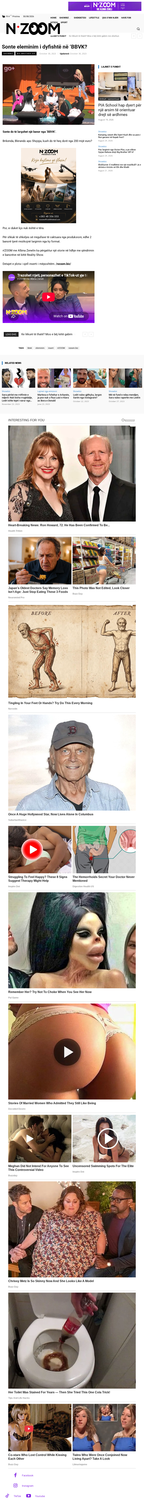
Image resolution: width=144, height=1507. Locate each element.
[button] (138, 29)
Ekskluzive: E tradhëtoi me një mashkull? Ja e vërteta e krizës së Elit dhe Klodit (119, 166)
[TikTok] (7, 1496)
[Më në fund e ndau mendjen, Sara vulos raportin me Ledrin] (125, 378)
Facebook (27, 1475)
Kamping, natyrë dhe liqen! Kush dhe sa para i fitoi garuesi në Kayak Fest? (119, 136)
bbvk (30, 348)
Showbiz (8, 53)
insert (51, 348)
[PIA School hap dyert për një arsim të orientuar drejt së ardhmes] (119, 86)
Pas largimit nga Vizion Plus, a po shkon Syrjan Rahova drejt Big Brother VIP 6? (117, 150)
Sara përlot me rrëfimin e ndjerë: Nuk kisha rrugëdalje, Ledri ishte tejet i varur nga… (17, 397)
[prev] (133, 36)
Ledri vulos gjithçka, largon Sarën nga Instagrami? (87, 396)
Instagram (27, 1485)
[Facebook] (15, 1475)
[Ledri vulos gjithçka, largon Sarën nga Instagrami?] (89, 378)
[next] (139, 36)
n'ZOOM (61, 348)
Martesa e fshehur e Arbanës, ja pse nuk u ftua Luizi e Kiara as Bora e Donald (54, 397)
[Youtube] (28, 1496)
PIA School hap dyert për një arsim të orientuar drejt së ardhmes (119, 110)
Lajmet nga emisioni (47, 391)
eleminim (40, 348)
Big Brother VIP (26, 53)
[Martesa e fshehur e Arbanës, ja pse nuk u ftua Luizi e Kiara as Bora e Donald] (54, 378)
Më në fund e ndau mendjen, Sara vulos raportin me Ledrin (124, 396)
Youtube (40, 1496)
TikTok (17, 1496)
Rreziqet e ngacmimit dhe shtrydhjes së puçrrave (92, 36)
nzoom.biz (73, 348)
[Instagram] (15, 1486)
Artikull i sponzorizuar (109, 98)
